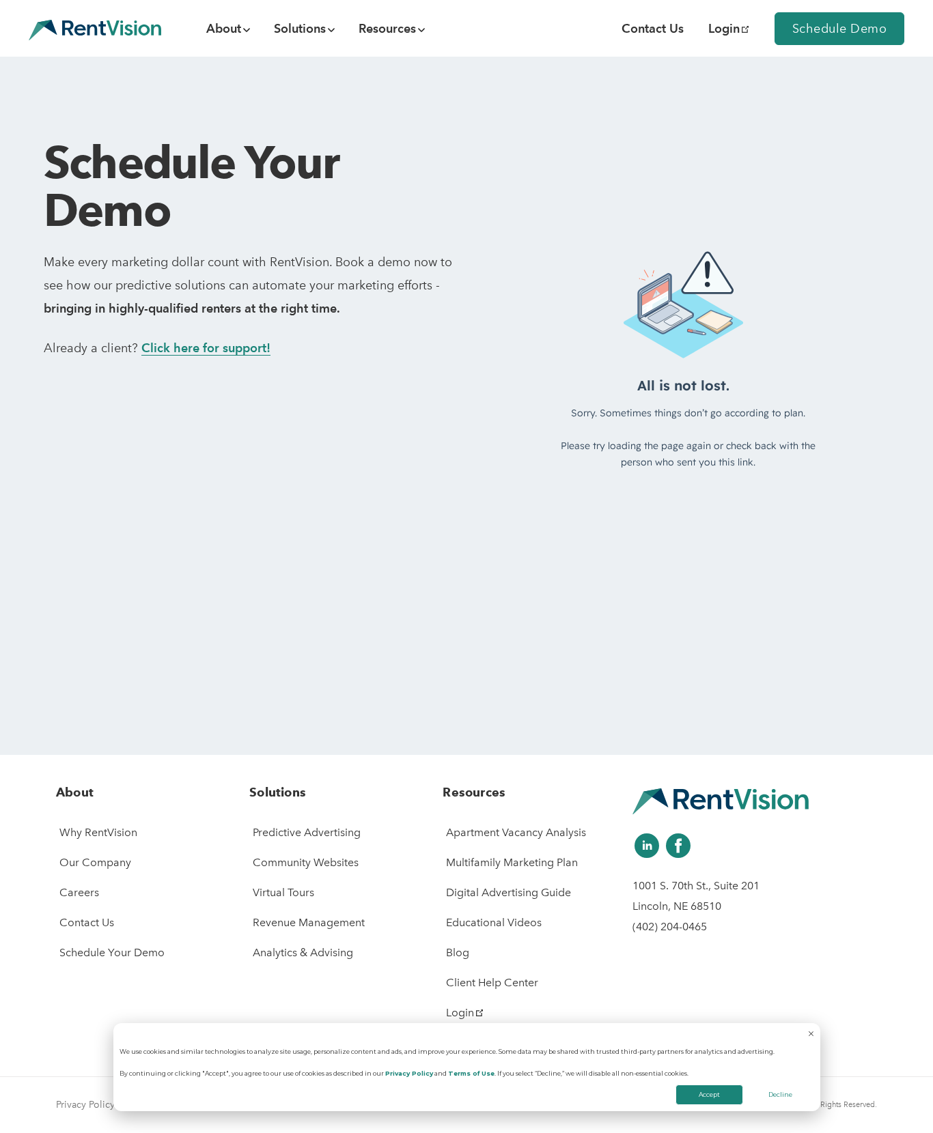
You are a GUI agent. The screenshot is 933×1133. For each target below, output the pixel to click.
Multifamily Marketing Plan (512, 862)
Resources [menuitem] (387, 28)
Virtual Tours (283, 892)
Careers (79, 892)
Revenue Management (309, 922)
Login (724, 28)
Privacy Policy (409, 1073)
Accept (709, 1094)
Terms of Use (471, 1073)
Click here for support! (205, 348)
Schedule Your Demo (112, 952)
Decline (780, 1094)
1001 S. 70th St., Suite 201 (696, 885)
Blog (457, 952)
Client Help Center (492, 982)
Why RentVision (98, 832)
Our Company (95, 862)
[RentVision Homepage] (95, 28)
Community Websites (306, 862)
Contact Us (86, 922)
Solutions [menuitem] (300, 28)
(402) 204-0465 (669, 926)
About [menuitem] (223, 28)
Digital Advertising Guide (508, 892)
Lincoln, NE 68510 (676, 906)
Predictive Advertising (307, 832)
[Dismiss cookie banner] (811, 1034)
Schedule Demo (839, 28)
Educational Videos (494, 922)
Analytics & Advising (303, 952)
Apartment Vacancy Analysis (516, 832)
